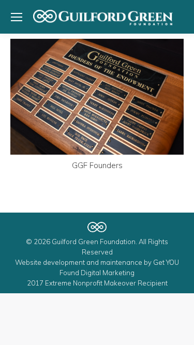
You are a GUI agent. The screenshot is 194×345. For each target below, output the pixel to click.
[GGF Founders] (97, 97)
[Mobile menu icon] (16, 17)
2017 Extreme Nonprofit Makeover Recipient (97, 283)
